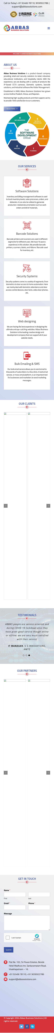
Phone (31, 903)
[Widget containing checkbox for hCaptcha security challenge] (23, 937)
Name (7, 890)
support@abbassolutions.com (27, 6)
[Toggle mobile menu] (49, 28)
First (5, 898)
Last (29, 898)
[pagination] (23, 655)
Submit (8, 949)
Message (8, 913)
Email (7, 903)
